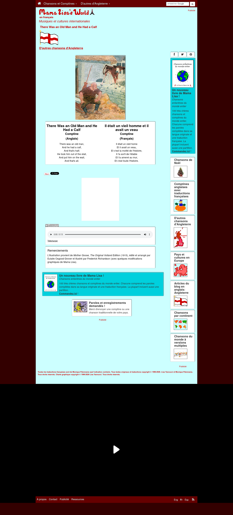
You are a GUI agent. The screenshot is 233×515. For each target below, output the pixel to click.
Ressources (77, 499)
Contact (53, 499)
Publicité (64, 499)
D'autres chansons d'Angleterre (61, 48)
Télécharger (52, 240)
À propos (42, 499)
